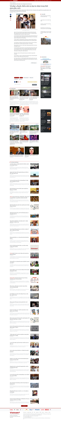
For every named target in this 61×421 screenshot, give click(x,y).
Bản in (10, 18)
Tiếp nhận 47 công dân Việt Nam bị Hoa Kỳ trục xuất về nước (46, 24)
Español (42, 0)
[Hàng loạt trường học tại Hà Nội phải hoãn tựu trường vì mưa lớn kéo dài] (49, 121)
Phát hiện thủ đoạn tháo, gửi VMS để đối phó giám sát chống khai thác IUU (19, 213)
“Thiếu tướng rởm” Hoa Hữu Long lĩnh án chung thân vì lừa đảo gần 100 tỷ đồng (19, 335)
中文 (44, 0)
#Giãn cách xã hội (17, 77)
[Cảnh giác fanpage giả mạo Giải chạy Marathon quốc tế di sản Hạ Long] (34, 280)
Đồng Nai (21, 79)
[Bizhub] (17, 409)
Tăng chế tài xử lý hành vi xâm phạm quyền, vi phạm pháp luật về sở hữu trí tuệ (19, 221)
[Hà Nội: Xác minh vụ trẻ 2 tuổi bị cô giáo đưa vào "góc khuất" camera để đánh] (34, 312)
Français (40, 0)
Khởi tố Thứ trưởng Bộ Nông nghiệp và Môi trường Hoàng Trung (46, 16)
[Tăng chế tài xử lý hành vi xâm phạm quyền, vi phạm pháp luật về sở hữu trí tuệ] (34, 223)
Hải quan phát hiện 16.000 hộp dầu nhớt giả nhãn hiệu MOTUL (19, 238)
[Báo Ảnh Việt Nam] (47, 409)
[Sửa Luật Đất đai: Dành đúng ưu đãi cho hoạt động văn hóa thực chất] (34, 385)
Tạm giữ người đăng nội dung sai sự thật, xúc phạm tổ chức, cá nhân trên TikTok (19, 230)
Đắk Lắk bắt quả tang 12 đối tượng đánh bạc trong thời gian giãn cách (24, 98)
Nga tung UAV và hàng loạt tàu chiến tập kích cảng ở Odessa (43, 128)
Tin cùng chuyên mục (14, 162)
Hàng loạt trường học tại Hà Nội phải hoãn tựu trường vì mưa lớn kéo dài (43, 121)
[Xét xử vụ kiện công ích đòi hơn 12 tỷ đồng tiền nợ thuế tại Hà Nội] (34, 352)
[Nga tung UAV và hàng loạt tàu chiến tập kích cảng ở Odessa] (49, 128)
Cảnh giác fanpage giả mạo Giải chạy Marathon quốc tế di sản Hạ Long (18, 278)
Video (43, 73)
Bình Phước (16, 79)
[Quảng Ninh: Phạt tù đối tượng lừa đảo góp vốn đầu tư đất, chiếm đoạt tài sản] (34, 174)
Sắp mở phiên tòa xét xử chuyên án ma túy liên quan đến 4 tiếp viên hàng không (46, 28)
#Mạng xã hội (31, 77)
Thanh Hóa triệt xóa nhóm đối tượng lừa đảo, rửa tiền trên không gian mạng (19, 367)
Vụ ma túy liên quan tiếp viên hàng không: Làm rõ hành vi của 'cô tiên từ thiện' (20, 375)
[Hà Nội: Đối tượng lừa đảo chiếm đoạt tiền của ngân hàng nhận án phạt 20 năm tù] (34, 328)
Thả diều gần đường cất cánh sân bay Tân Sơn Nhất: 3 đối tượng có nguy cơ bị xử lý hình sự (46, 32)
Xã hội (11, 2)
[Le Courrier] (42, 409)
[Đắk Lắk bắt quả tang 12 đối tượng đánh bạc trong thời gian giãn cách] (24, 93)
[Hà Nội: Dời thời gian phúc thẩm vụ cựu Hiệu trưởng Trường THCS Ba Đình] (34, 248)
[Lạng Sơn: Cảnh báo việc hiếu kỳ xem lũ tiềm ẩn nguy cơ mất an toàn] (46, 78)
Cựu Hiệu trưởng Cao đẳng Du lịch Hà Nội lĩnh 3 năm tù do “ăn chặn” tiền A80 (19, 164)
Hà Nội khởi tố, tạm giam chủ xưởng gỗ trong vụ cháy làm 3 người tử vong (19, 294)
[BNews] (14, 409)
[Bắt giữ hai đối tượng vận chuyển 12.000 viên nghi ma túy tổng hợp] (34, 393)
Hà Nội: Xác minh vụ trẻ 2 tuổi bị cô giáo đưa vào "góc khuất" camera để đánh (19, 310)
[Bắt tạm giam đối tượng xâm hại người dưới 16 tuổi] (34, 304)
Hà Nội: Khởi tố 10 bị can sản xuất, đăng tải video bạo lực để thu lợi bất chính (19, 270)
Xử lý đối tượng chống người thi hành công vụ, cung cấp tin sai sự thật (14, 114)
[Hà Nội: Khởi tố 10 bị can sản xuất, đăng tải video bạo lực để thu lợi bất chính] (34, 272)
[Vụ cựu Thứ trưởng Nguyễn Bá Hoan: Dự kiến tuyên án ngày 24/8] (34, 345)
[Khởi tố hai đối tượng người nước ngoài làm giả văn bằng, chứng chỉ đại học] (34, 207)
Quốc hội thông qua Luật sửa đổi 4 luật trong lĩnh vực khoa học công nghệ (19, 189)
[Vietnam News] (37, 409)
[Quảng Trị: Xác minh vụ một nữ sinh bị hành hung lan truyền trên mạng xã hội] (34, 361)
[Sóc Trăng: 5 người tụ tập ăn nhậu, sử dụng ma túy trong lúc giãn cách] (24, 109)
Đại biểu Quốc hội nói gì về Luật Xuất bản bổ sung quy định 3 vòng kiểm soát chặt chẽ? (43, 114)
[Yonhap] (31, 409)
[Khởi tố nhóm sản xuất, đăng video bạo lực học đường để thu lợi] (34, 255)
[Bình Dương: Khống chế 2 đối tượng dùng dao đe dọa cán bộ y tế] (14, 93)
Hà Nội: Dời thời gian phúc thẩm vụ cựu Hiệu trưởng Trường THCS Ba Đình (19, 246)
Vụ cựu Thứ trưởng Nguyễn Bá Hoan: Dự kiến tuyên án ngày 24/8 (19, 343)
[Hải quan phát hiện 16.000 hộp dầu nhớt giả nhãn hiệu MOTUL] (34, 239)
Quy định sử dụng (29, 412)
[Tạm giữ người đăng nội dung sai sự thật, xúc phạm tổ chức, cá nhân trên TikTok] (34, 231)
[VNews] (50, 409)
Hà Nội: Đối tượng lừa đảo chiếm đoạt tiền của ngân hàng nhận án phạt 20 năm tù (20, 327)
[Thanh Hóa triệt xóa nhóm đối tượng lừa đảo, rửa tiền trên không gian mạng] (34, 368)
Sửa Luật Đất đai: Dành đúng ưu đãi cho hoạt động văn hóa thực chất (19, 383)
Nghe (43, 117)
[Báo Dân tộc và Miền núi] (10, 409)
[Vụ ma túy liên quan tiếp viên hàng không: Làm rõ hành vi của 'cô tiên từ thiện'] (34, 377)
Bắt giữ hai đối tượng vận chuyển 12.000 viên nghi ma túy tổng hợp (19, 391)
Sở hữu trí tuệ (24, 412)
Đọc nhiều (43, 14)
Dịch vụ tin (43, 412)
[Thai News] (23, 409)
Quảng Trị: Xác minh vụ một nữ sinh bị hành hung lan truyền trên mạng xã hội (19, 359)
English (38, 0)
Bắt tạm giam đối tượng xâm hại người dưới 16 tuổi (18, 302)
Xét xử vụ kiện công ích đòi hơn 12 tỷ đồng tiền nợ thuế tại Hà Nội (19, 351)
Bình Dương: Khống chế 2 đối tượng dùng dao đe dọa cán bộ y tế (14, 98)
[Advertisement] (26, 69)
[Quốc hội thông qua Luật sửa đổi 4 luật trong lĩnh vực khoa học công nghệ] (34, 191)
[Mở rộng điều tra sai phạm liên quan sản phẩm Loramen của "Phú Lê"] (34, 264)
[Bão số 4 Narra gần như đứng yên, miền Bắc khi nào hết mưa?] (46, 90)
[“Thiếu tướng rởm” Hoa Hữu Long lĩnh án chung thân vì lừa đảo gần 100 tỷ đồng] (34, 336)
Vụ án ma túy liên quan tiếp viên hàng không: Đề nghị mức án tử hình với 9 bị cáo (19, 181)
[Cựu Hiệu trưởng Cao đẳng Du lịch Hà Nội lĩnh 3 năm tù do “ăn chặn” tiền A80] (34, 166)
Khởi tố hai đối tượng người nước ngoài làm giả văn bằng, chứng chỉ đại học (20, 205)
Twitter (10, 16)
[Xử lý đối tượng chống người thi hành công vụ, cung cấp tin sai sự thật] (14, 109)
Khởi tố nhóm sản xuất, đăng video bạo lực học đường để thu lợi (19, 254)
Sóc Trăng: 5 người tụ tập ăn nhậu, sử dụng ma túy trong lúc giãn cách (24, 114)
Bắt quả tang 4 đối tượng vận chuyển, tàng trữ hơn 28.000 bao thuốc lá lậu (18, 286)
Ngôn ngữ (37, 412)
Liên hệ (49, 412)
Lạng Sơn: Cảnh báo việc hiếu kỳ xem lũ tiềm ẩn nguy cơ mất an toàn (45, 83)
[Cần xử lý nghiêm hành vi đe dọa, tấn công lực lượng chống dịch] (34, 93)
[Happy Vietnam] (26, 409)
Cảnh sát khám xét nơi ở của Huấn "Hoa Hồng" (46, 20)
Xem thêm (24, 405)
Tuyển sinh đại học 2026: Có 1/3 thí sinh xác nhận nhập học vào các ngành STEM (46, 68)
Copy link (10, 20)
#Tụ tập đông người (26, 77)
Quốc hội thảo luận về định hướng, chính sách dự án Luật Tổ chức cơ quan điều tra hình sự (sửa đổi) (20, 197)
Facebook (10, 14)
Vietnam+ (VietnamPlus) (15, 0)
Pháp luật (14, 2)
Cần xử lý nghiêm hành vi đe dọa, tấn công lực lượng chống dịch (34, 98)
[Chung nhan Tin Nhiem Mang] (47, 413)
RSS (32, 412)
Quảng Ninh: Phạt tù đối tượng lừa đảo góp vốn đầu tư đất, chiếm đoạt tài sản (19, 173)
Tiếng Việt (35, 0)
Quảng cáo (46, 412)
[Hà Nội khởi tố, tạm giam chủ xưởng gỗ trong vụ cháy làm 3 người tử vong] (34, 296)
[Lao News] (21, 409)
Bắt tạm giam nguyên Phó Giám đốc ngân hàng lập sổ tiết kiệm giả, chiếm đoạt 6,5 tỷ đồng (20, 318)
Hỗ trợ (34, 412)
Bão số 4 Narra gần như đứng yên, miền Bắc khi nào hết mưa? (46, 95)
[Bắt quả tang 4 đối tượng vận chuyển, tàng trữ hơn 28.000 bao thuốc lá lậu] (34, 288)
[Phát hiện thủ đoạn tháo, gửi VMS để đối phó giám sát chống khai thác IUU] (34, 215)
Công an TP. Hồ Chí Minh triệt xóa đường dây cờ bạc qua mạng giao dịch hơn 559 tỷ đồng (19, 399)
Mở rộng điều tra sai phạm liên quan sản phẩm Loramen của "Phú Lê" (19, 262)
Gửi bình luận (34, 84)
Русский (46, 0)
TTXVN (40, 412)
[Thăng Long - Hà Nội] (47, 0)
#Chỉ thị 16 (21, 77)
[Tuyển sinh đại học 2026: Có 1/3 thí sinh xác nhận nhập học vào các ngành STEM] (46, 61)
